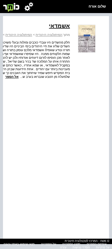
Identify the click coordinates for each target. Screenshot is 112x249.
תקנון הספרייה (71, 244)
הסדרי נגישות (81, 247)
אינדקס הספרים (97, 244)
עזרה (63, 247)
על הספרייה (48, 244)
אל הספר (11, 77)
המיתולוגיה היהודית (49, 35)
